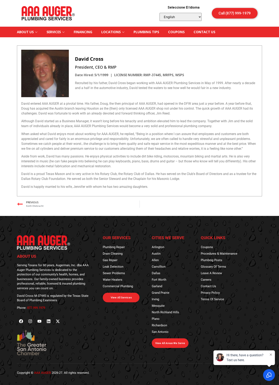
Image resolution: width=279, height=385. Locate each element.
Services (54, 32)
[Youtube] (39, 321)
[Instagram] (30, 321)
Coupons (176, 32)
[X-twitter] (58, 321)
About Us (25, 32)
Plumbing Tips (146, 32)
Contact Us (204, 32)
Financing (83, 32)
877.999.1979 (36, 308)
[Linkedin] (49, 321)
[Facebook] (21, 321)
